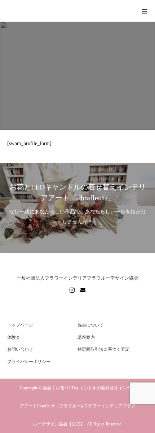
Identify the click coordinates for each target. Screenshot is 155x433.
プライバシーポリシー (28, 361)
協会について (90, 325)
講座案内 (86, 337)
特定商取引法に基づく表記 (103, 349)
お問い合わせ (20, 349)
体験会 (13, 337)
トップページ (20, 325)
